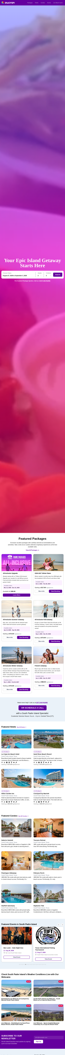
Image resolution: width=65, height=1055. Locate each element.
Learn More (16, 595)
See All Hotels (21, 727)
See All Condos (22, 816)
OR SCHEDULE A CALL (32, 708)
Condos (43, 2)
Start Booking (55, 591)
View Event (16, 959)
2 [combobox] (38, 275)
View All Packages (31, 550)
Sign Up (38, 1041)
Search (57, 274)
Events (49, 2)
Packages (30, 2)
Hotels (36, 2)
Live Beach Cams (58, 2)
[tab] (19, 964)
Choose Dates (7, 273)
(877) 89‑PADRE (45, 281)
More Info (42, 591)
